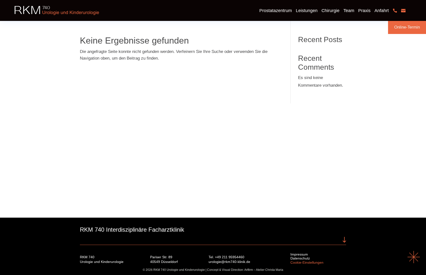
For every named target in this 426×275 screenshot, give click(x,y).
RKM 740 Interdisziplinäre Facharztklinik (132, 229)
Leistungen (307, 10)
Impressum (299, 254)
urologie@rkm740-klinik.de (229, 262)
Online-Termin (407, 27)
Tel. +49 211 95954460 (226, 257)
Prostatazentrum (275, 10)
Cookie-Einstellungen (306, 262)
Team (348, 10)
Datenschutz (300, 258)
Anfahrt (381, 10)
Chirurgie (330, 10)
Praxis (364, 10)
